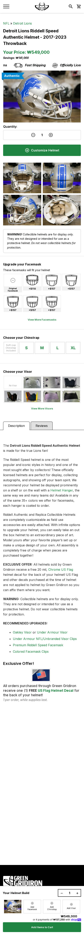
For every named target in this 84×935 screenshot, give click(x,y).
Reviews (42, 426)
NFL (6, 23)
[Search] (71, 6)
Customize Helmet (45, 150)
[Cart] (78, 6)
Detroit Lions (22, 23)
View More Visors (42, 408)
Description (16, 426)
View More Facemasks (42, 319)
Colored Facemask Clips (31, 651)
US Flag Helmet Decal (55, 691)
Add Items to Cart (42, 927)
